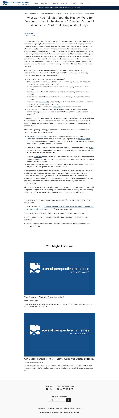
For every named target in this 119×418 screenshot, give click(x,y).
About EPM (64, 3)
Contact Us (74, 3)
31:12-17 (44, 136)
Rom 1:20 (38, 157)
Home (36, 3)
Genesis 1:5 (43, 102)
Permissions (50, 408)
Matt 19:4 (81, 139)
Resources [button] (44, 3)
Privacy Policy (41, 408)
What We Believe (69, 408)
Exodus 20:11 (32, 136)
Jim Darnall (30, 33)
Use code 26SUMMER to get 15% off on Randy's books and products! (59, 8)
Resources (33, 13)
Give (81, 3)
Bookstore (55, 3)
